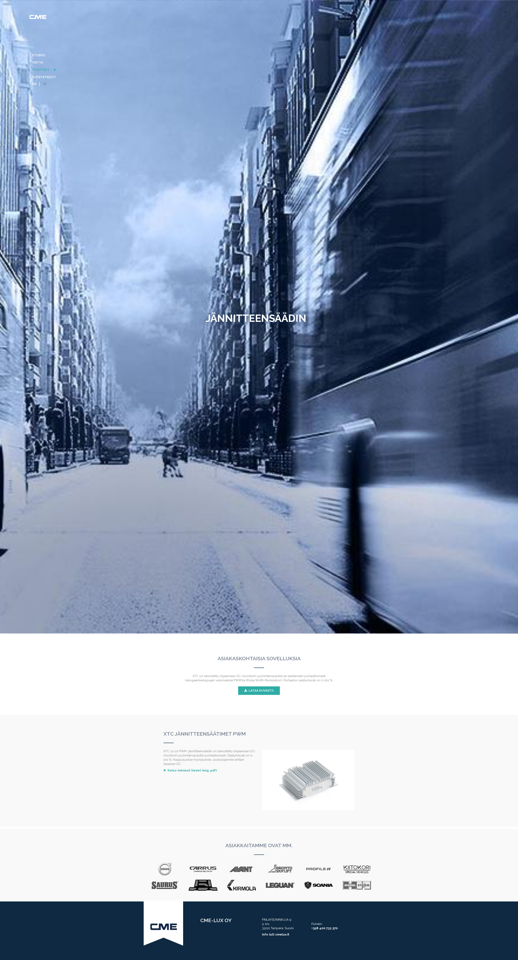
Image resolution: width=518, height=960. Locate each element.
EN (34, 84)
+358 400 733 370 (324, 928)
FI (45, 84)
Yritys (37, 62)
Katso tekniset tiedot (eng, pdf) (192, 770)
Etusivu (38, 55)
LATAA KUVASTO (261, 690)
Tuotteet (41, 70)
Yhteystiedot (44, 77)
